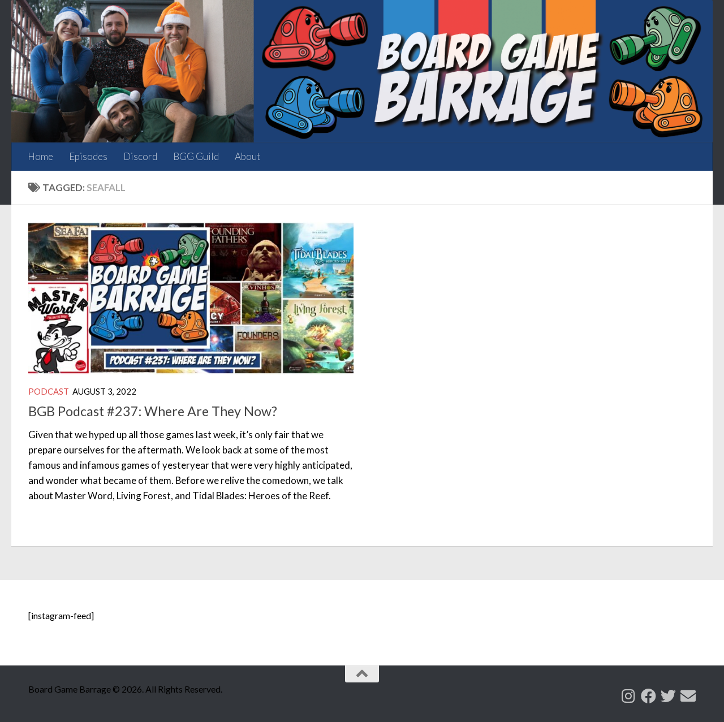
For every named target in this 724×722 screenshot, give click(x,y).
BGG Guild (196, 156)
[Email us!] (688, 695)
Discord (140, 156)
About (247, 156)
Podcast (48, 391)
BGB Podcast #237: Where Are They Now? (152, 411)
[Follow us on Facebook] (648, 695)
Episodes (88, 156)
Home (40, 156)
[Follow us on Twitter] (668, 695)
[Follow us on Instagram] (628, 695)
